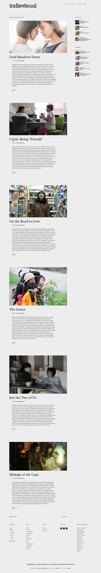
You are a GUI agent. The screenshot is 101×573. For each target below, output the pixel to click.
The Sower (17, 309)
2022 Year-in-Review (84, 27)
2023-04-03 (82, 26)
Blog (64, 4)
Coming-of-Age (29, 533)
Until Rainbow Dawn (24, 57)
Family (27, 542)
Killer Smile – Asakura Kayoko (84, 63)
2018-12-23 (82, 61)
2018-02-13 (82, 67)
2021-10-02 (82, 37)
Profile (12, 538)
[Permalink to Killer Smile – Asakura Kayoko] (77, 63)
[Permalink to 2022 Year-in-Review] (77, 28)
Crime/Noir (28, 535)
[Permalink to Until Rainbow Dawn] (38, 52)
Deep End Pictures (80, 542)
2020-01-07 (82, 50)
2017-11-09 (82, 72)
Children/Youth (29, 531)
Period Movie (28, 547)
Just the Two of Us (22, 397)
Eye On (84, 4)
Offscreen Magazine (81, 531)
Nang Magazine (80, 533)
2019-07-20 (82, 56)
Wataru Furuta (79, 536)
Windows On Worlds (81, 535)
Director (27, 536)
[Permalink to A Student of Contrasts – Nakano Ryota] (77, 52)
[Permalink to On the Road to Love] (38, 217)
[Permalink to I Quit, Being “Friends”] (38, 134)
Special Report (12, 541)
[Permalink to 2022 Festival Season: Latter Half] (77, 22)
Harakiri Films (79, 545)
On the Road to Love (24, 221)
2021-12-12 (14, 89)
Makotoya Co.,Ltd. (80, 547)
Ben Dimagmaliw (21, 60)
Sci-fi (27, 549)
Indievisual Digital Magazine (42, 568)
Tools (44, 531)
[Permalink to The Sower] (38, 305)
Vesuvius (78, 550)
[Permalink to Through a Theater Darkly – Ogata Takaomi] (77, 74)
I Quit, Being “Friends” (26, 139)
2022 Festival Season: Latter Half (84, 22)
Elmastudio (68, 568)
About (67, 4)
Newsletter (45, 529)
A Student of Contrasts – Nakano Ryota (85, 52)
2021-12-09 (14, 172)
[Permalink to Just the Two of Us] (38, 393)
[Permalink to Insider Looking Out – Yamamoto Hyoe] (77, 58)
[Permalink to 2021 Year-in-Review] (77, 33)
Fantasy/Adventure (30, 543)
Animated (28, 529)
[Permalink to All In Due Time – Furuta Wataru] (77, 69)
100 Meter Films (80, 540)
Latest (12, 531)
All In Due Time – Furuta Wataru (85, 69)
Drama (27, 540)
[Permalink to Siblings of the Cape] (38, 470)
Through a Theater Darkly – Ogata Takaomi (85, 74)
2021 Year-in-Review (84, 32)
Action (27, 528)
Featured (12, 533)
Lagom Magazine (80, 529)
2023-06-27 (82, 20)
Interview (11, 529)
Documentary (29, 538)
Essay (12, 537)
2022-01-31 (82, 31)
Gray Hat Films (80, 543)
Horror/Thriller (29, 545)
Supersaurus (79, 549)
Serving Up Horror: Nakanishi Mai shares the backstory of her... (85, 39)
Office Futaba (79, 538)
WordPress (58, 568)
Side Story (11, 535)
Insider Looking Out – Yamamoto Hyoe (84, 58)
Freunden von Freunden (81, 528)
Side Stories (79, 4)
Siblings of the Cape (24, 474)
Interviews (72, 4)
